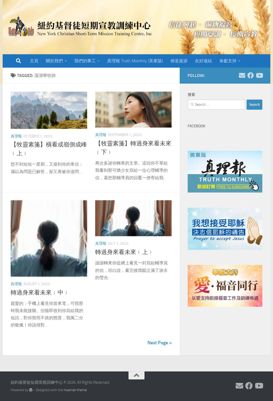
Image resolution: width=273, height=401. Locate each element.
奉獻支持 (227, 60)
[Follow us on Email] (242, 75)
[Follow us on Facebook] (250, 75)
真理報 (16, 136)
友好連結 (203, 60)
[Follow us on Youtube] (259, 75)
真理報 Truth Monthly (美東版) (135, 60)
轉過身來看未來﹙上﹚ (124, 252)
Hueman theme (75, 390)
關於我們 (54, 60)
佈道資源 (178, 60)
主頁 (34, 60)
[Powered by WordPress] (31, 390)
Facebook (196, 126)
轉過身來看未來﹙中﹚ (40, 292)
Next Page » (159, 343)
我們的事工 (85, 60)
